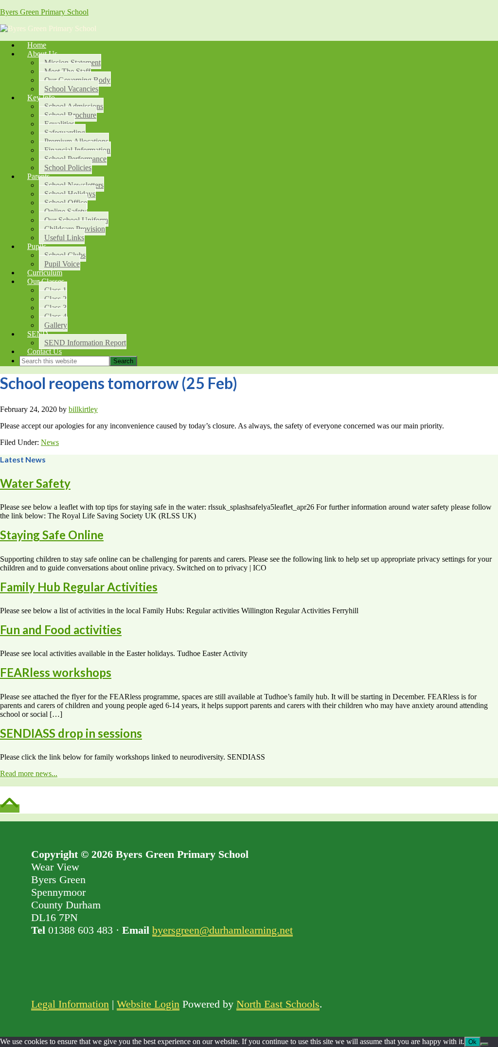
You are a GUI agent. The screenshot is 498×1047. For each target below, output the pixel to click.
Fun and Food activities (61, 629)
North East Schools (278, 1004)
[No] (484, 1044)
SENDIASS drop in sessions (71, 733)
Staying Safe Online (52, 535)
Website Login (148, 1004)
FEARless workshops (55, 672)
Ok (472, 1042)
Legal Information (70, 1004)
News (50, 442)
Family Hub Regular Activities (79, 587)
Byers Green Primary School (44, 12)
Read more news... (28, 773)
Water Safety (35, 483)
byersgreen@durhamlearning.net (222, 930)
